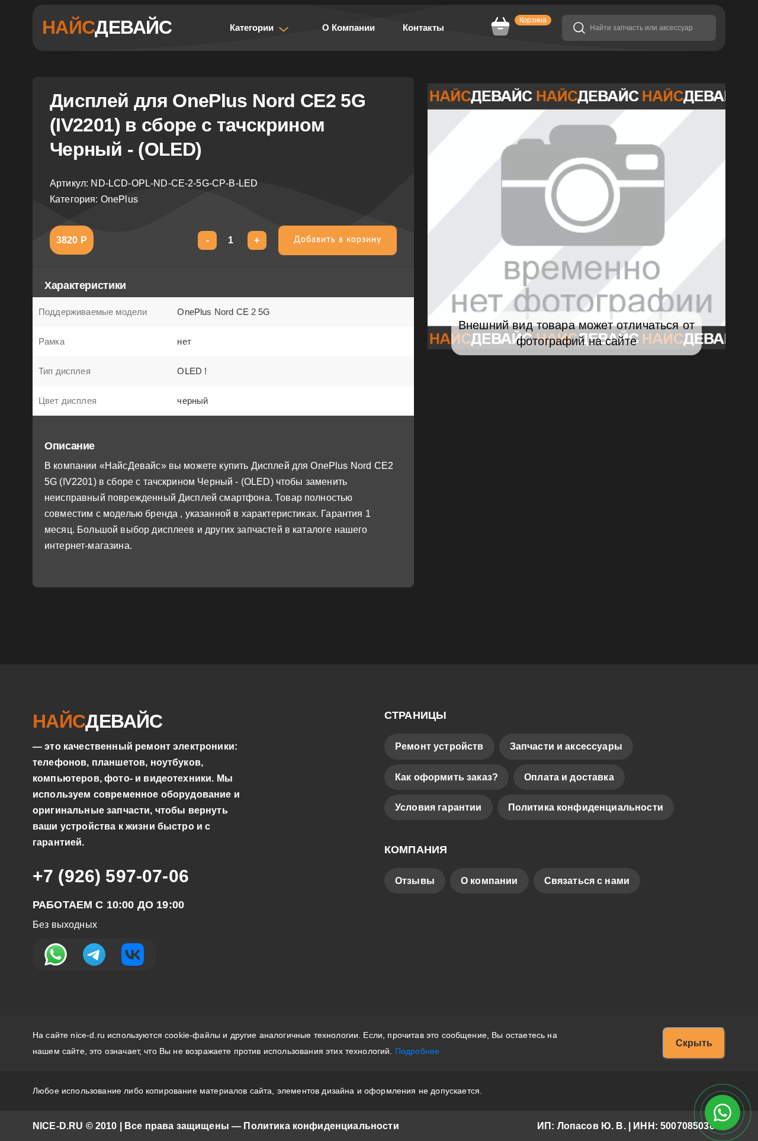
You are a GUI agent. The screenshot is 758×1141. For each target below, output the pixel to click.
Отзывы (415, 881)
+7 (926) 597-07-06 (111, 876)
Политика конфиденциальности (585, 807)
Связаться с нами (587, 881)
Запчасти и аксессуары (566, 746)
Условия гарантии (438, 807)
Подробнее (417, 1051)
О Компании (348, 28)
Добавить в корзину (337, 240)
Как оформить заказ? (446, 777)
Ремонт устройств (439, 746)
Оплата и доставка (569, 777)
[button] (259, 28)
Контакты (423, 28)
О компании (489, 881)
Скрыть (694, 1043)
